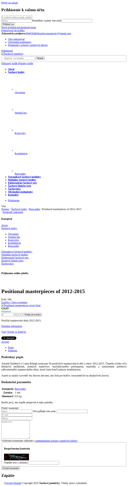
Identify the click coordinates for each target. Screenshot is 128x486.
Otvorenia (13, 234)
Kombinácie (14, 243)
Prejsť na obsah (9, 2)
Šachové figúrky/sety (12, 260)
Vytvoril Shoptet (12, 483)
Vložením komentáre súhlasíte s (39, 440)
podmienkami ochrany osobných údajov (56, 440)
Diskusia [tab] (12, 350)
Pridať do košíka (33, 314)
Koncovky (13, 240)
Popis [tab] (11, 347)
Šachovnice (7, 263)
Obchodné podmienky (20, 42)
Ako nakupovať (16, 39)
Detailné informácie (11, 326)
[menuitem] (11, 69)
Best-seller (13, 246)
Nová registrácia (9, 27)
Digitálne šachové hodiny (14, 254)
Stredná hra (14, 237)
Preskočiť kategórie (13, 212)
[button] (64, 408)
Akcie (4, 225)
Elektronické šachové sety (15, 257)
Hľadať (40, 58)
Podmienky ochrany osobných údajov (28, 45)
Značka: (14, 302)
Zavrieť (5, 341)
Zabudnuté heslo (27, 27)
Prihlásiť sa (8, 24)
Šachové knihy (9, 228)
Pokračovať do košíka (12, 30)
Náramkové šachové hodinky (16, 251)
